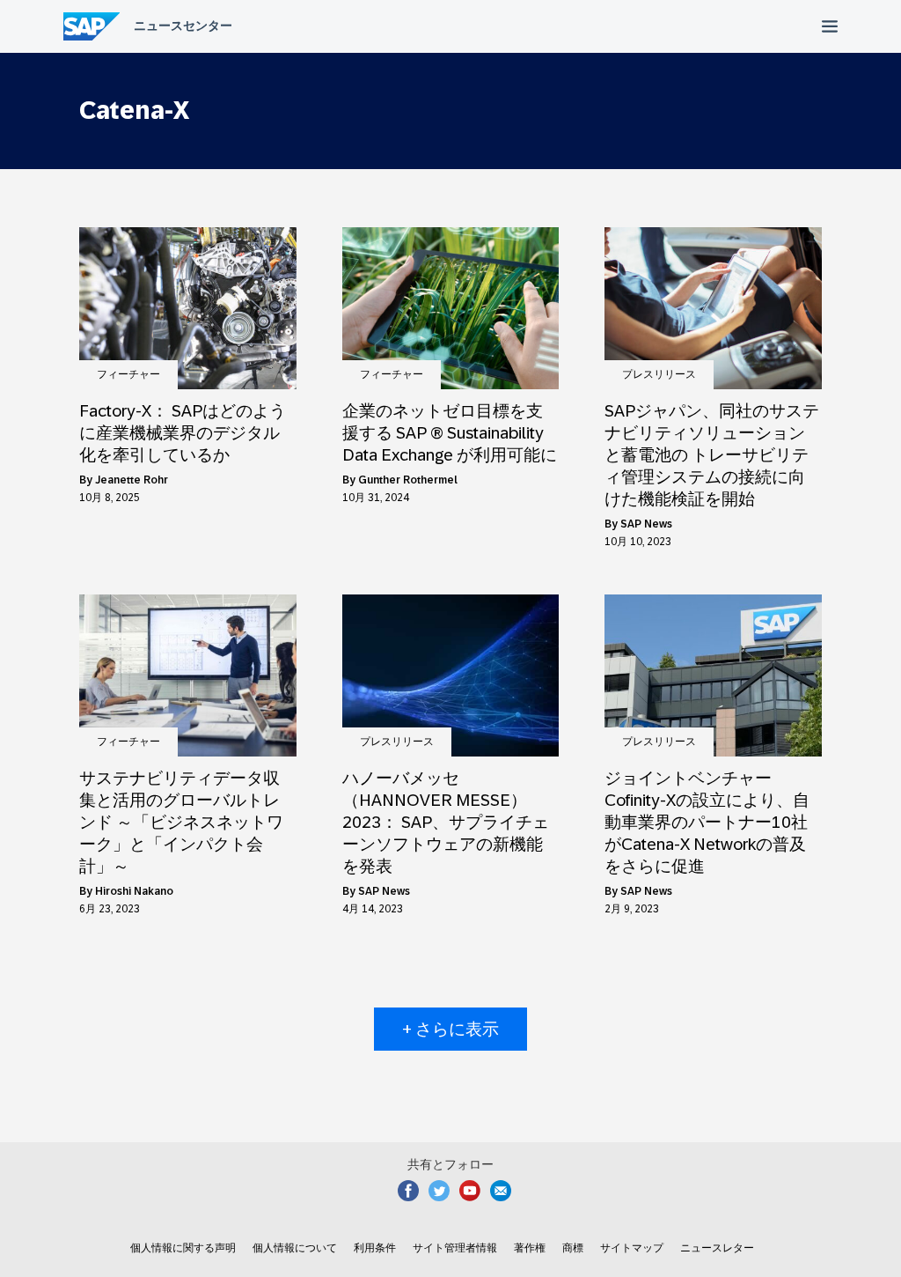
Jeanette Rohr (131, 480)
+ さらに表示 (450, 1029)
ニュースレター (717, 1248)
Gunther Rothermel (408, 480)
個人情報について (295, 1248)
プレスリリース (659, 374)
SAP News (646, 524)
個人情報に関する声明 (183, 1248)
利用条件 (375, 1248)
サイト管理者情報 (455, 1248)
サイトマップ (631, 1248)
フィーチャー (128, 374)
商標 (572, 1248)
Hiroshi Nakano (134, 891)
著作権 (530, 1248)
